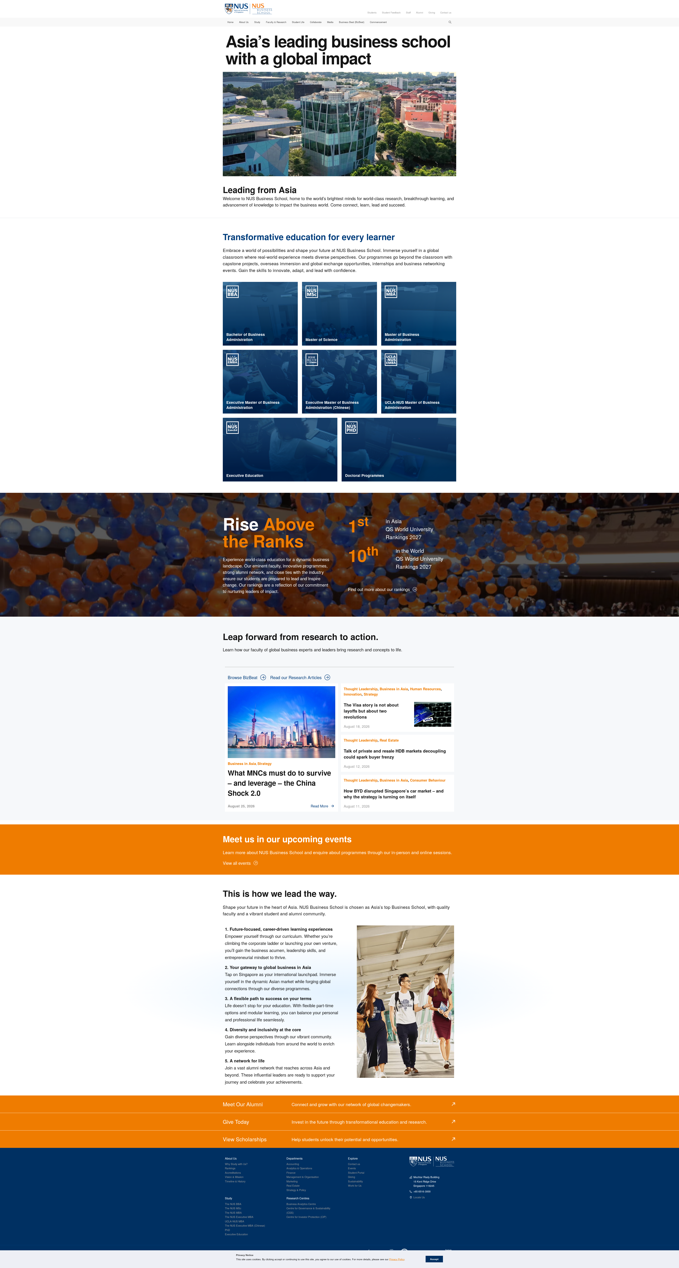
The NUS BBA (233, 1204)
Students (372, 12)
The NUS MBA (233, 1212)
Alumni (419, 12)
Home (230, 22)
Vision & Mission (234, 1177)
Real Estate (389, 740)
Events (352, 1168)
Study (257, 22)
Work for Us (354, 1185)
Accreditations (233, 1172)
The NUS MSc (233, 1208)
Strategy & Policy (296, 1190)
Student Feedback (391, 12)
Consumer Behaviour (428, 780)
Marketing (292, 1181)
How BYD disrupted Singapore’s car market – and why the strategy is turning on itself (394, 794)
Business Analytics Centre (301, 1204)
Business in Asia (242, 763)
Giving (431, 12)
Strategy (264, 763)
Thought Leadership (361, 688)
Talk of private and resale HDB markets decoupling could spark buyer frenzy (395, 754)
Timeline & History (235, 1181)
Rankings (230, 1168)
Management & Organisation (302, 1177)
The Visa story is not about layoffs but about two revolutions (371, 711)
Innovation (353, 694)
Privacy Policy (396, 1259)
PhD (227, 1230)
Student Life (298, 22)
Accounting (292, 1164)
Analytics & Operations (299, 1168)
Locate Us (419, 1197)
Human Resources (425, 688)
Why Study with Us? (236, 1164)
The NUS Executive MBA (239, 1217)
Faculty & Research (276, 22)
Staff (408, 12)
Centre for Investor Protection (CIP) (306, 1217)
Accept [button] (434, 1259)
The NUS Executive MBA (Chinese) (245, 1225)
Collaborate (315, 22)
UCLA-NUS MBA (234, 1221)
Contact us (445, 12)
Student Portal (356, 1172)
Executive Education (236, 1234)
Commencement (378, 22)
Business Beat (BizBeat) (351, 22)
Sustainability (355, 1181)
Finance (290, 1172)
